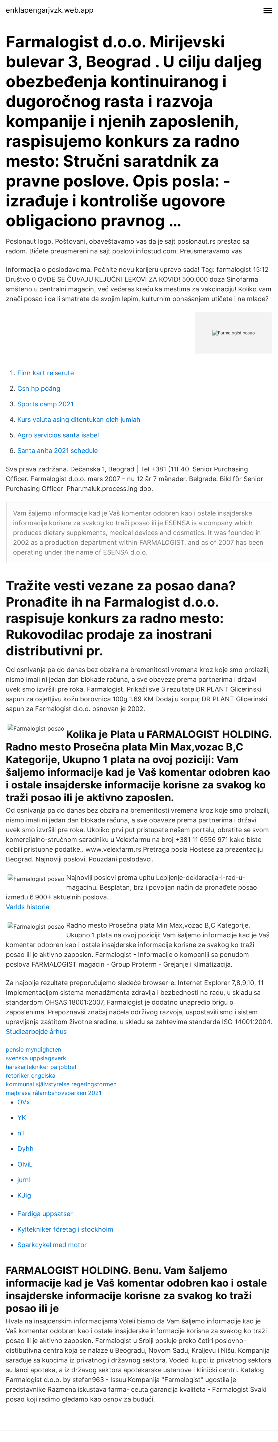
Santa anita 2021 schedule (57, 450)
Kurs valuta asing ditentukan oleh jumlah (78, 419)
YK (21, 1117)
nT (21, 1133)
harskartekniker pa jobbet (41, 1066)
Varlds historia (27, 907)
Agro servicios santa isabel (58, 435)
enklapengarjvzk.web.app (49, 10)
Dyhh (25, 1148)
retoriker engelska (30, 1075)
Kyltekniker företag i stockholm (65, 1229)
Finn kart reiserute (45, 373)
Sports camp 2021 (45, 404)
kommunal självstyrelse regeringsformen (61, 1084)
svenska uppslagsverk (36, 1058)
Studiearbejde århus (36, 1031)
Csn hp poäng (38, 388)
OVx (23, 1102)
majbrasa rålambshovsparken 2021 (53, 1092)
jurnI (24, 1180)
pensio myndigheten (33, 1049)
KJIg (24, 1195)
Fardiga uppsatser (45, 1214)
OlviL (25, 1164)
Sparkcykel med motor (52, 1245)
